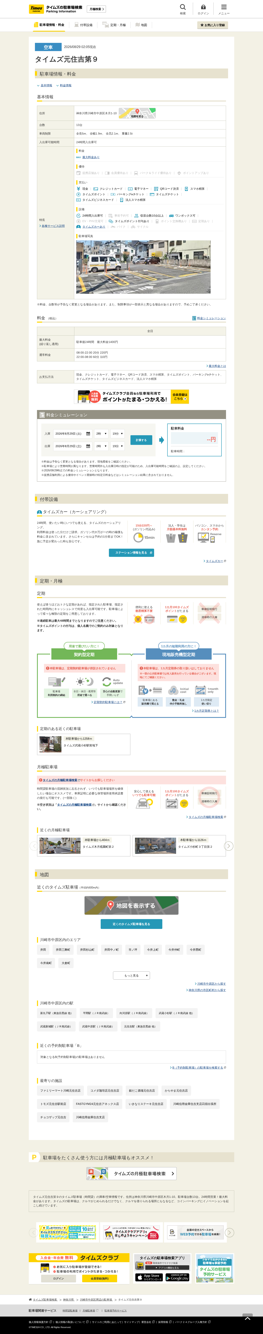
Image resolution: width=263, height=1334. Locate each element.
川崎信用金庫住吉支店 (90, 1117)
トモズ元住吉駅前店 (53, 1104)
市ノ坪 (133, 949)
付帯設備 (86, 24)
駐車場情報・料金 (52, 24)
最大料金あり (91, 157)
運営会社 (146, 1322)
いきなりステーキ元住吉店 (146, 1104)
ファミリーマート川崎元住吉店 (60, 1090)
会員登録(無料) (99, 1278)
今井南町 (46, 963)
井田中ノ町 (111, 949)
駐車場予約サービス (116, 1310)
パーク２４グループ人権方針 (191, 1322)
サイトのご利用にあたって (107, 1322)
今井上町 (153, 949)
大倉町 (66, 963)
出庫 (47, 446)
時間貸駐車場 (70, 1310)
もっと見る (131, 975)
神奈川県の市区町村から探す (207, 990)
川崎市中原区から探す (211, 983)
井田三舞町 (63, 949)
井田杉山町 (87, 949)
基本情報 (46, 85)
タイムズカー (214, 561)
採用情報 (163, 1322)
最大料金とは (217, 366)
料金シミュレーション (211, 318)
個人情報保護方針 (38, 1322)
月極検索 (95, 9)
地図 (144, 24)
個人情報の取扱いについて (70, 1322)
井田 (43, 949)
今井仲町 (174, 949)
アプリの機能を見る (169, 1268)
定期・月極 (118, 24)
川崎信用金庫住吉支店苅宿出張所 (194, 1104)
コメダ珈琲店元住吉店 (104, 1090)
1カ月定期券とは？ (206, 710)
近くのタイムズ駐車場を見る (131, 924)
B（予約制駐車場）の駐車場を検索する (197, 1067)
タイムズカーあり (93, 226)
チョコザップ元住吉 (53, 1117)
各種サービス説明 (53, 225)
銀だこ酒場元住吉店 (142, 1090)
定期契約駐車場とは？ (108, 702)
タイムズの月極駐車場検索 (60, 780)
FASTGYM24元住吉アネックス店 (97, 1104)
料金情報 (66, 85)
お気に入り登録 (215, 25)
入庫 (47, 433)
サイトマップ (131, 1322)
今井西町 (195, 949)
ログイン (58, 1278)
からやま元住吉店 (176, 1090)
